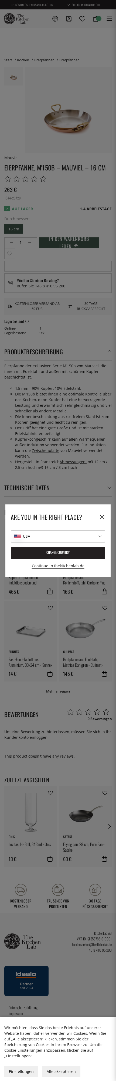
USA (26, 536)
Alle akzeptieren (61, 1071)
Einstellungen (21, 1071)
